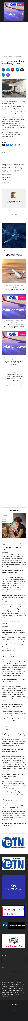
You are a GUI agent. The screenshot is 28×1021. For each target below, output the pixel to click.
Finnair (4, 982)
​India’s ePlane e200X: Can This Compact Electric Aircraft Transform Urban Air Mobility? (14, 326)
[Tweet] (8, 70)
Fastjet (18, 980)
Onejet (15, 988)
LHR (23, 986)
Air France (19, 973)
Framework (11, 982)
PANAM (21, 988)
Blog (8, 976)
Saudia (16, 992)
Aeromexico (5, 971)
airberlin (21, 971)
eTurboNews (21, 543)
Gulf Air (8, 984)
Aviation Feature (17, 56)
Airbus (4, 973)
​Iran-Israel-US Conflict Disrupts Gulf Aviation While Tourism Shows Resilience (14, 363)
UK (9, 994)
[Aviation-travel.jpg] (14, 306)
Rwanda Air (5, 992)
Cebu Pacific (5, 978)
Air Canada (11, 973)
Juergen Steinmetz (8, 56)
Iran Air (4, 986)
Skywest (22, 992)
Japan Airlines (12, 986)
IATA (23, 984)
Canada (19, 976)
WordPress (5, 996)
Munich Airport (7, 988)
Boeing (13, 976)
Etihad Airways (6, 980)
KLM (20, 986)
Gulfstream (16, 984)
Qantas (4, 990)
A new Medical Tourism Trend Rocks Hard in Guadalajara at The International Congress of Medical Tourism (14, 376)
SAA (11, 992)
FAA (14, 980)
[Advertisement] (14, 36)
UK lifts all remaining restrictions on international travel (14, 386)
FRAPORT (19, 982)
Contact (14, 1004)
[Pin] (12, 70)
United (13, 994)
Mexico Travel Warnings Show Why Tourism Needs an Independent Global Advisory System (13, 597)
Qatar (10, 990)
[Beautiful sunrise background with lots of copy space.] (14, 271)
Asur (3, 976)
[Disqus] (14, 417)
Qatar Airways (17, 990)
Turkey (4, 994)
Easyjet (18, 978)
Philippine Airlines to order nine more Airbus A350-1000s (14, 290)
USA (18, 994)
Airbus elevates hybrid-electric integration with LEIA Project (14, 255)
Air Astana (14, 971)
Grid (3, 984)
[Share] (3, 70)
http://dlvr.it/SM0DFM (7, 136)
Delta (12, 978)
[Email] (22, 70)
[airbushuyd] (14, 235)
